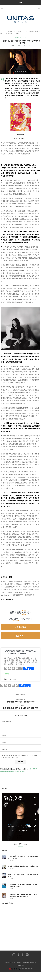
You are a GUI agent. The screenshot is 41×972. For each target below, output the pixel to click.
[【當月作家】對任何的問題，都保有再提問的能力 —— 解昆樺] (4, 857)
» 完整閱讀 (6, 674)
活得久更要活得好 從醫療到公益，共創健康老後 (23, 866)
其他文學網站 (16, 962)
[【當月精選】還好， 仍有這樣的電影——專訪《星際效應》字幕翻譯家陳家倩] (4, 895)
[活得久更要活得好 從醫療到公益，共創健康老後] (4, 867)
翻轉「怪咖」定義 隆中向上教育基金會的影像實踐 (23, 875)
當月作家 (18, 32)
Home (20, 2)
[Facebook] (13, 954)
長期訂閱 (33, 962)
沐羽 (19, 46)
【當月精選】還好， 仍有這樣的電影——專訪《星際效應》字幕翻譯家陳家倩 (22, 895)
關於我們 (8, 962)
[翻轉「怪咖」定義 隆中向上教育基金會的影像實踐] (4, 875)
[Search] (39, 8)
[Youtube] (22, 954)
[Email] (27, 954)
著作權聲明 (20, 965)
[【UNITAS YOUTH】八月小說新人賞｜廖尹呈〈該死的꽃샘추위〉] (4, 885)
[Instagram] (18, 954)
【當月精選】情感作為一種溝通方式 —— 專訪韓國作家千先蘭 (20, 652)
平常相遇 (10, 32)
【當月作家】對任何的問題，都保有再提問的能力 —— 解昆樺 (23, 857)
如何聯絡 (26, 962)
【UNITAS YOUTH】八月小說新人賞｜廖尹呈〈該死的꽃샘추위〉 (22, 885)
